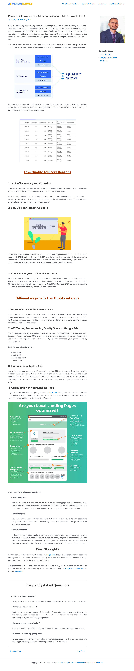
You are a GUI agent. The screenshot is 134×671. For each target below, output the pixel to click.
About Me (102, 4)
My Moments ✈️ (115, 4)
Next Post (82, 651)
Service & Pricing (88, 4)
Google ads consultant (74, 568)
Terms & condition (77, 663)
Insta (102, 54)
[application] (123, 4)
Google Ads (52, 393)
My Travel (104, 61)
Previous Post (14, 651)
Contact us (90, 663)
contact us (19, 571)
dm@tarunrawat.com (108, 58)
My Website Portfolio (70, 4)
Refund (100, 663)
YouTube (108, 54)
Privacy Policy (63, 663)
